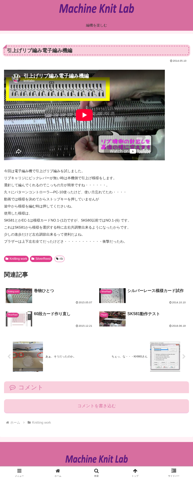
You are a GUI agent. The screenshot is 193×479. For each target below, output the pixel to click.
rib (61, 259)
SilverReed (43, 259)
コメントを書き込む (96, 405)
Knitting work (18, 259)
